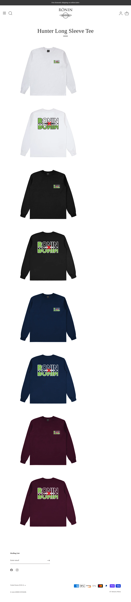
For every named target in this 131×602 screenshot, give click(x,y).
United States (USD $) (17, 585)
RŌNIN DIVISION (20, 592)
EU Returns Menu (115, 592)
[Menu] (4, 13)
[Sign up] (48, 560)
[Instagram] (17, 570)
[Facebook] (11, 570)
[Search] (10, 13)
